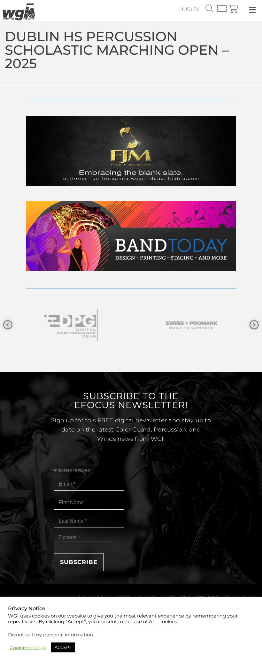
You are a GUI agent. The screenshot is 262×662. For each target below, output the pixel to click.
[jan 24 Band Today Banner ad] (131, 269)
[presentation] (7, 325)
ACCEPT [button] (63, 647)
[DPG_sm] (70, 325)
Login (188, 9)
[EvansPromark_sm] (191, 325)
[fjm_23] (131, 184)
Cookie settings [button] (28, 647)
